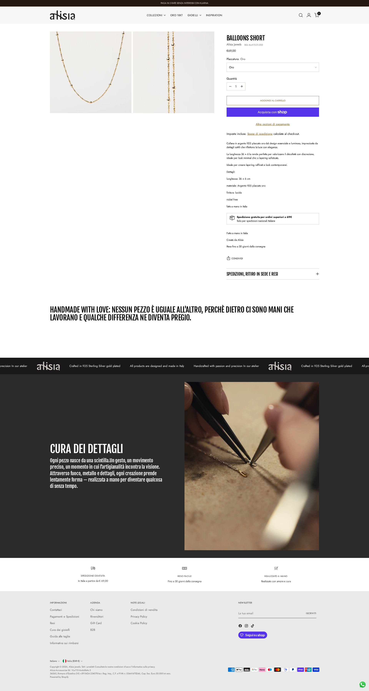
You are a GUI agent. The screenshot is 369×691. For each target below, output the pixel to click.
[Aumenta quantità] (241, 86)
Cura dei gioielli (60, 630)
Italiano (53, 661)
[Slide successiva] (315, 344)
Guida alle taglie (60, 636)
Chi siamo (96, 610)
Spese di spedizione (260, 134)
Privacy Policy (139, 616)
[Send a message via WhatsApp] (362, 684)
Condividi (237, 258)
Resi (52, 623)
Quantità (232, 79)
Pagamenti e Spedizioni (64, 616)
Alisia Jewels (234, 44)
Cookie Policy (139, 623)
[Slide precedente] (307, 344)
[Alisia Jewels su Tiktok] (253, 626)
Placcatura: (236, 59)
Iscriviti (311, 613)
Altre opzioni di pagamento (273, 124)
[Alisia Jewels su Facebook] (240, 626)
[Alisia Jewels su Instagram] (246, 626)
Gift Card (96, 623)
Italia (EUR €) (73, 661)
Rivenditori (96, 616)
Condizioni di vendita (144, 610)
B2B (92, 630)
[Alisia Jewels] (62, 15)
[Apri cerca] (301, 15)
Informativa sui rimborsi (64, 643)
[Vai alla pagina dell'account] (309, 15)
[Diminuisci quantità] (230, 86)
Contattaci (56, 610)
